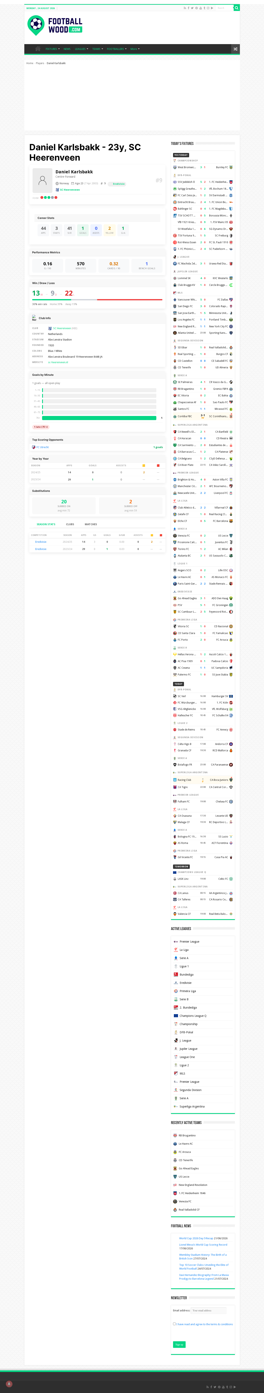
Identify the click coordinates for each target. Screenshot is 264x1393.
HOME (38, 48)
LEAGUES (80, 49)
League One (187, 1057)
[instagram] (208, 8)
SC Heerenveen (70, 189)
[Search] (237, 8)
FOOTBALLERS (115, 49)
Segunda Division (191, 1090)
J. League (185, 1040)
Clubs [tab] (70, 524)
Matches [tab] (91, 524)
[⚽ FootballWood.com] (54, 25)
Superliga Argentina (192, 1106)
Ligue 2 (184, 1065)
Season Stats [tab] (46, 524)
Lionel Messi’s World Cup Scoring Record (203, 1244)
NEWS (67, 49)
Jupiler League (188, 1048)
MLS (182, 1073)
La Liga (184, 949)
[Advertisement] (132, 100)
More (134, 49)
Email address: (182, 1310)
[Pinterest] (196, 8)
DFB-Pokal (186, 1032)
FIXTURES (51, 49)
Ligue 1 (184, 966)
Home (29, 63)
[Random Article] (235, 49)
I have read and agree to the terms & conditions (204, 1324)
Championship (189, 1024)
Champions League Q (193, 1015)
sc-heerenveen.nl (58, 362)
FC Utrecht (43, 447)
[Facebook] (188, 8)
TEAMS (96, 49)
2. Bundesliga (188, 1007)
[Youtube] (200, 8)
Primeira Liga (188, 991)
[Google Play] (212, 8)
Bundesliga (186, 974)
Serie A (184, 958)
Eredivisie (119, 184)
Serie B (184, 999)
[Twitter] (192, 8)
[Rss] (184, 8)
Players (40, 63)
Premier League (189, 941)
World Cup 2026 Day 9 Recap (196, 1238)
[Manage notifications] (9, 1384)
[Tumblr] (204, 8)
